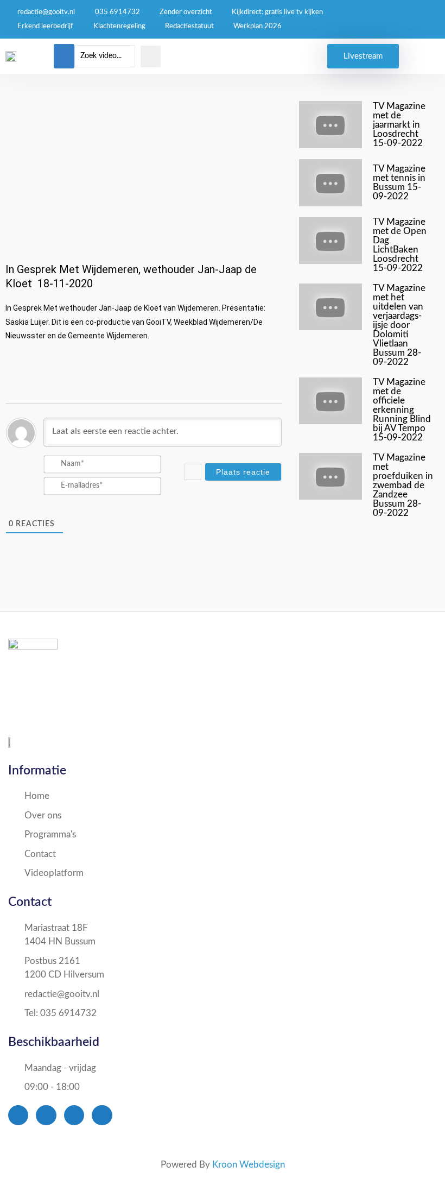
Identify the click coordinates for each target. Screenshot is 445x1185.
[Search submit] (151, 56)
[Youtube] (74, 1115)
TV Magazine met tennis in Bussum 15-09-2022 (399, 182)
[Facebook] (18, 1115)
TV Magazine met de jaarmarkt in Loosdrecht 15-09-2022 (399, 125)
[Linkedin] (102, 1115)
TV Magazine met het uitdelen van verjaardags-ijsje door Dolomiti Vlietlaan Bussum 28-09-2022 (399, 325)
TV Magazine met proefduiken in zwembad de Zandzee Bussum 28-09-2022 (403, 485)
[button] (64, 56)
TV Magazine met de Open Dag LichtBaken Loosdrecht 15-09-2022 (400, 245)
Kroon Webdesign (248, 1164)
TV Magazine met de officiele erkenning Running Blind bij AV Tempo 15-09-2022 (402, 409)
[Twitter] (46, 1115)
